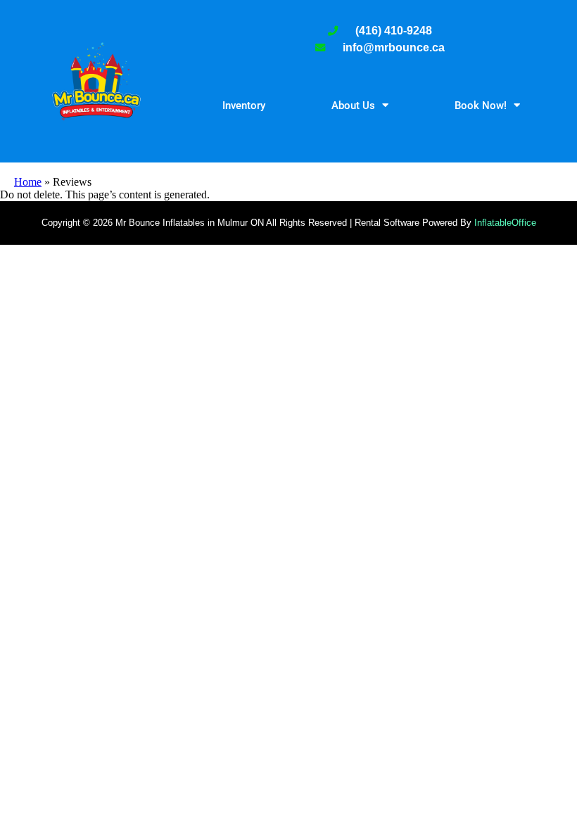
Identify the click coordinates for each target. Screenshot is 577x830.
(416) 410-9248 (393, 31)
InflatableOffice (505, 222)
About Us (353, 105)
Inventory (243, 105)
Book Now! (481, 105)
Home (28, 182)
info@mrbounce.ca (394, 47)
